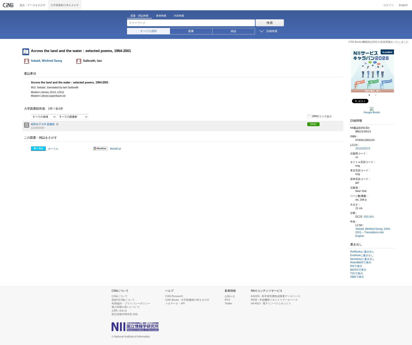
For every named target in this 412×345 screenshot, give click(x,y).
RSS (227, 299)
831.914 (369, 216)
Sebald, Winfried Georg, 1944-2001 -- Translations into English (373, 232)
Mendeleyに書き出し (362, 259)
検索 (270, 23)
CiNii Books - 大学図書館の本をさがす (187, 299)
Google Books (372, 112)
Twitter (228, 303)
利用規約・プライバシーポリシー (131, 303)
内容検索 (179, 15)
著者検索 (161, 15)
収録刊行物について (123, 299)
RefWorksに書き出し (362, 251)
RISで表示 (356, 266)
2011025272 (362, 148)
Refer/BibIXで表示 (360, 262)
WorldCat (115, 148)
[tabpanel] (372, 70)
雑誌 (233, 31)
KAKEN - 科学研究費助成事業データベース (275, 296)
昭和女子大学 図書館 (43, 124)
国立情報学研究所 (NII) (125, 314)
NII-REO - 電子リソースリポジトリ (271, 303)
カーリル (53, 148)
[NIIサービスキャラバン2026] (372, 70)
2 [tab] (377, 95)
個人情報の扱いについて (126, 306)
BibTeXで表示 (358, 269)
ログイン (388, 5)
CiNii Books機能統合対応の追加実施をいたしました (378, 41)
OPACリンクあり (322, 116)
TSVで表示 (356, 273)
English (403, 5)
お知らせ (230, 296)
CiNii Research (174, 296)
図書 (191, 31)
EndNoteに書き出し (361, 255)
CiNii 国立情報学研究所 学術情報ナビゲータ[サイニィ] (8, 5)
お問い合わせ (119, 310)
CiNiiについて (120, 296)
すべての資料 (148, 31)
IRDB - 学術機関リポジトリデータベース (274, 299)
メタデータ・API (175, 303)
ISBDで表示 (357, 276)
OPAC (313, 124)
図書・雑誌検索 (139, 15)
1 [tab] (371, 95)
